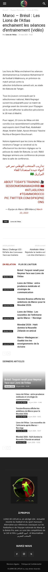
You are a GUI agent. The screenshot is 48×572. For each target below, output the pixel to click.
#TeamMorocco (32, 194)
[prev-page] (4, 353)
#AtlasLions (34, 190)
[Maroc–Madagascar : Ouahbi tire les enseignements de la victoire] (9, 340)
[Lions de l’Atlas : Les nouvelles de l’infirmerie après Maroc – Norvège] (9, 314)
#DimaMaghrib (28, 186)
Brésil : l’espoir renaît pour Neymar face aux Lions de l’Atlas (30, 273)
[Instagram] (24, 554)
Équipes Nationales (18, 10)
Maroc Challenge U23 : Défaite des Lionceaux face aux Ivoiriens (12, 252)
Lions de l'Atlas (32, 10)
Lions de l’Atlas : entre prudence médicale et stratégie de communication (30, 397)
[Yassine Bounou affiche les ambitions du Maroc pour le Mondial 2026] (9, 302)
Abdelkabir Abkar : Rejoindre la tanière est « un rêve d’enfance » (35, 252)
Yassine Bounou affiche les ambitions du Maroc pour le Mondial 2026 (31, 302)
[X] (31, 554)
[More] (34, 233)
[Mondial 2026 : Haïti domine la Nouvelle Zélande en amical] (9, 327)
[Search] (44, 3)
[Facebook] (16, 554)
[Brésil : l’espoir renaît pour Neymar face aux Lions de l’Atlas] (9, 273)
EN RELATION (9, 264)
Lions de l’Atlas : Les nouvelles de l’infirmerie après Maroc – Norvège (29, 314)
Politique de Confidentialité (31, 564)
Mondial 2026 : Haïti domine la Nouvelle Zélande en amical (27, 327)
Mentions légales (13, 564)
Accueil (5, 10)
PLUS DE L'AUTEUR (27, 264)
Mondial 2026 (7, 277)
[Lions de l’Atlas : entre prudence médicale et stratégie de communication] (9, 286)
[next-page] (8, 353)
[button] (4, 3)
